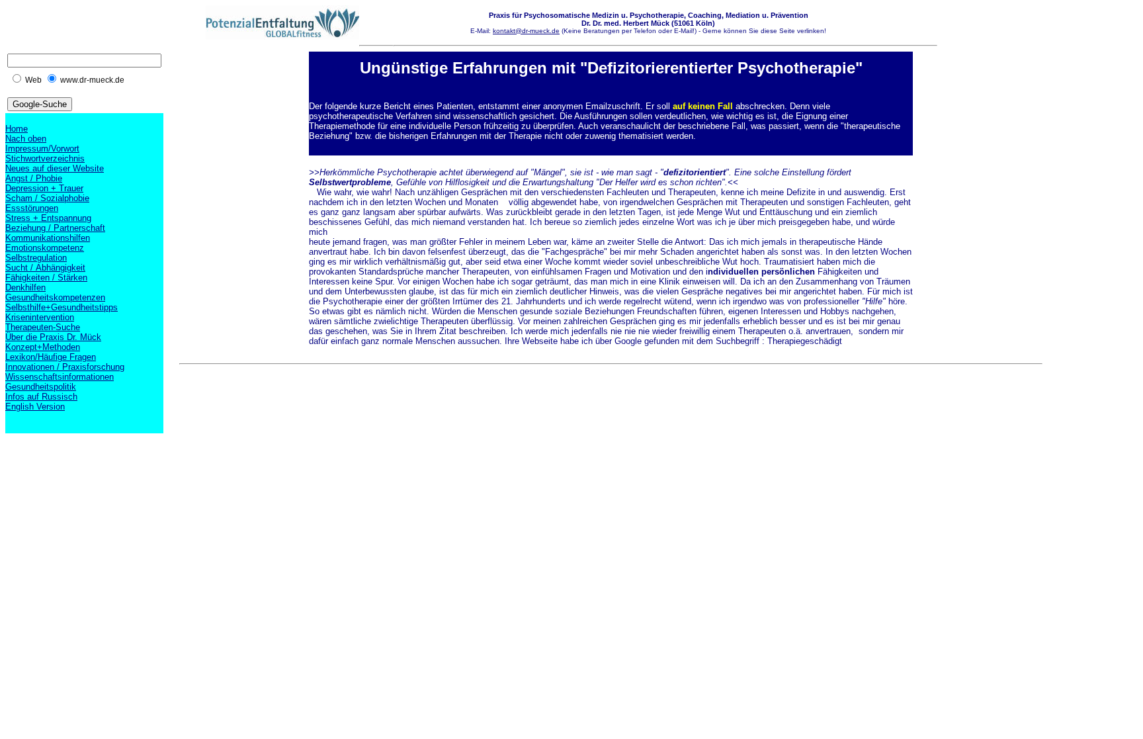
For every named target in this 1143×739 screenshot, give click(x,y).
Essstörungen (31, 208)
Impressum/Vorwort (42, 148)
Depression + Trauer (44, 188)
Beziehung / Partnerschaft (55, 228)
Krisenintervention (39, 317)
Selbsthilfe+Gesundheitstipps (61, 307)
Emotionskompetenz (44, 248)
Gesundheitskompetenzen (55, 297)
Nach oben (25, 139)
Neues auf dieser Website (54, 168)
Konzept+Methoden (42, 347)
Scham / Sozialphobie (47, 198)
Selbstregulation (36, 258)
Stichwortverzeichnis (45, 158)
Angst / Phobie (33, 178)
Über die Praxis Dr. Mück (53, 337)
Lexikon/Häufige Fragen (50, 357)
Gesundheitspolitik (40, 387)
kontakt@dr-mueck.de (526, 30)
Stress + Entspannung (48, 218)
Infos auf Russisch (41, 397)
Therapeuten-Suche (42, 327)
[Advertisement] (420, 399)
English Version (35, 407)
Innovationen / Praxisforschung (64, 367)
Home (16, 129)
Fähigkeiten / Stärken (46, 278)
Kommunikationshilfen (47, 238)
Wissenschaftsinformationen (59, 377)
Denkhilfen (25, 287)
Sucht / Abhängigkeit (45, 268)
